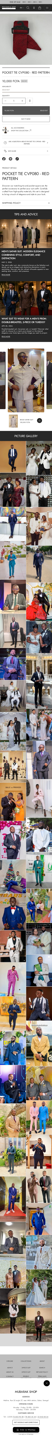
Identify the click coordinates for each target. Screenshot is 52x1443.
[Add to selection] (30, 101)
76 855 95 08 (18, 1417)
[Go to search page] (28, 8)
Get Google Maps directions (26, 1422)
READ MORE (6, 275)
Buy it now (25, 119)
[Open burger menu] (47, 8)
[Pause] (40, 408)
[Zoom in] (13, 457)
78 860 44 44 (30, 1417)
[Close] (47, 1383)
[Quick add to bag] (39, 420)
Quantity (6, 96)
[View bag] (40, 8)
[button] (28, 8)
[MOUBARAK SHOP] (9, 7)
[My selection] (34, 7)
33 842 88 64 (43, 1417)
